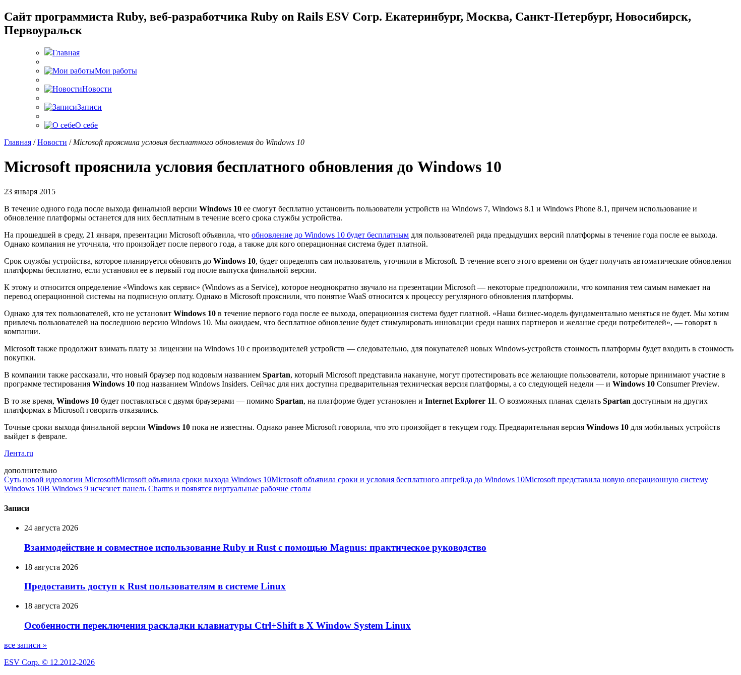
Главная (17, 142)
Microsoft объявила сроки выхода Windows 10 (193, 479)
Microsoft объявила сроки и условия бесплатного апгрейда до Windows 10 (398, 479)
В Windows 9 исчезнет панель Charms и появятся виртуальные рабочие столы (177, 488)
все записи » (25, 645)
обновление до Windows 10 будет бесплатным (330, 235)
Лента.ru (18, 453)
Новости (52, 142)
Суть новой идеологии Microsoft (59, 479)
